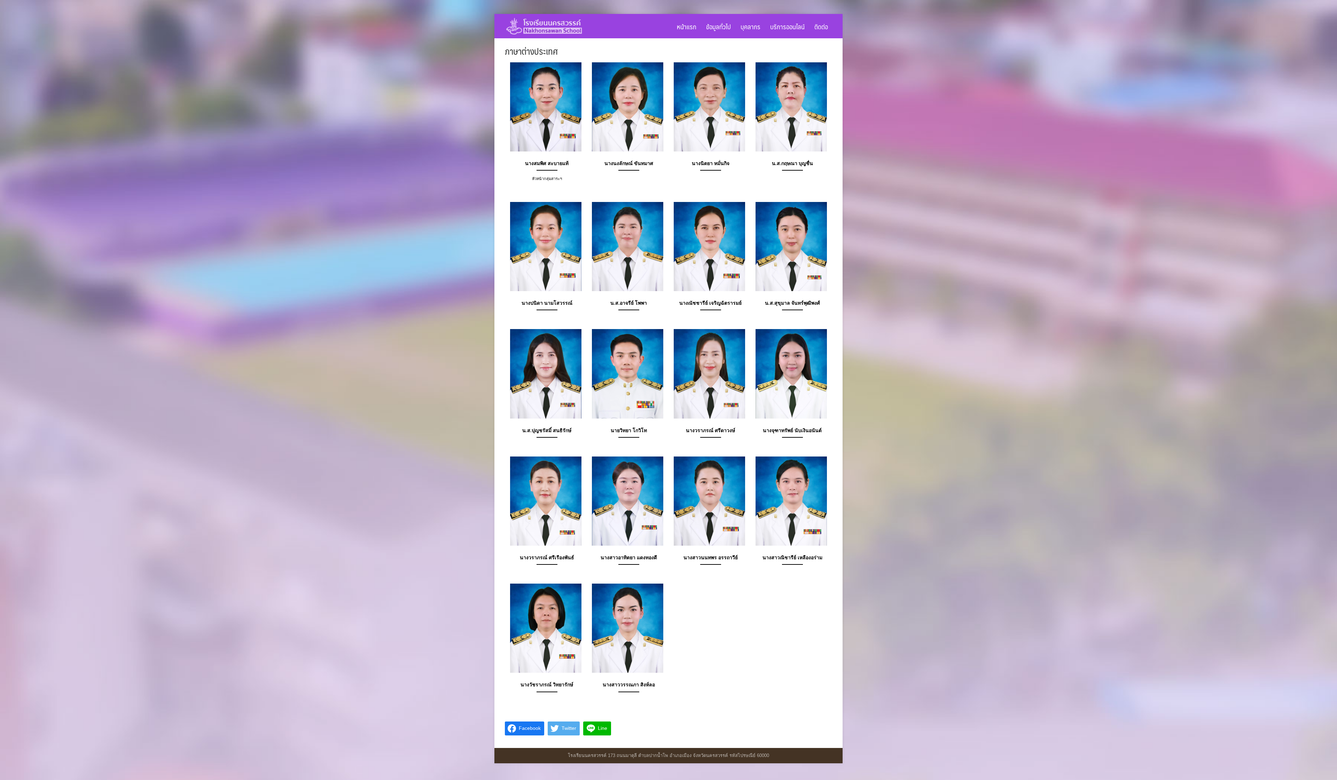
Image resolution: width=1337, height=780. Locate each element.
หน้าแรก (686, 26)
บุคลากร (750, 26)
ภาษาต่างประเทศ (531, 50)
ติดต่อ (821, 26)
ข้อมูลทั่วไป (718, 26)
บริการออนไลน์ (787, 26)
